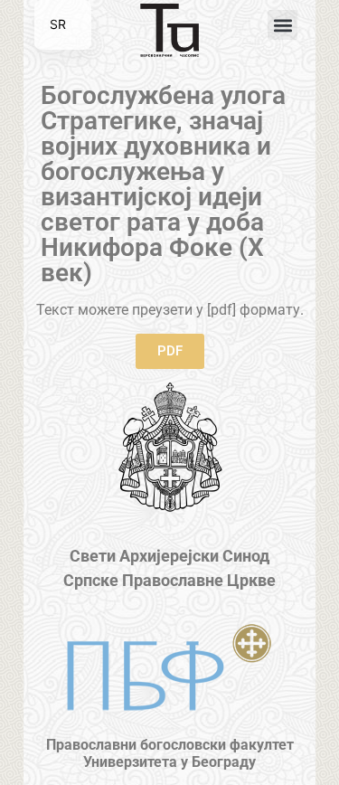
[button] (282, 25)
